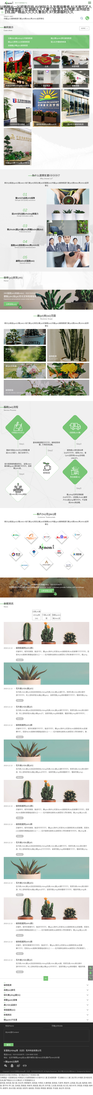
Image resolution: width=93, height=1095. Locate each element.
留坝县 (2, 1083)
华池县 (55, 1088)
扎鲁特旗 (47, 1083)
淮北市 (61, 1088)
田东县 (67, 1088)
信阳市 (25, 1088)
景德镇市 (27, 1083)
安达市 (20, 1083)
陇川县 (14, 1083)
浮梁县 (37, 1088)
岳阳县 (34, 1083)
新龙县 (59, 1086)
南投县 (35, 1086)
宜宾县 (54, 1083)
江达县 (53, 1086)
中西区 (40, 1083)
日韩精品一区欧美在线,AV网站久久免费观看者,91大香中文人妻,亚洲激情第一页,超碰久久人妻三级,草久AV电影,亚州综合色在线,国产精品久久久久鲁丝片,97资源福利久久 (46, 9)
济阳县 (79, 1086)
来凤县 (8, 1083)
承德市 (5, 1088)
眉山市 (41, 1086)
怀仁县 (11, 1086)
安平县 (47, 1086)
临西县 (84, 1083)
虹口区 (65, 1086)
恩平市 (5, 1086)
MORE (83, 28)
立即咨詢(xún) (11, 304)
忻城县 (85, 1086)
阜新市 (29, 1086)
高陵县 (23, 1086)
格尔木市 (72, 1086)
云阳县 (72, 1083)
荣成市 (66, 1083)
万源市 (60, 1083)
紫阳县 (49, 1088)
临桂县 (31, 1088)
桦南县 (43, 1088)
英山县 (78, 1083)
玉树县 (17, 1086)
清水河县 (12, 1088)
